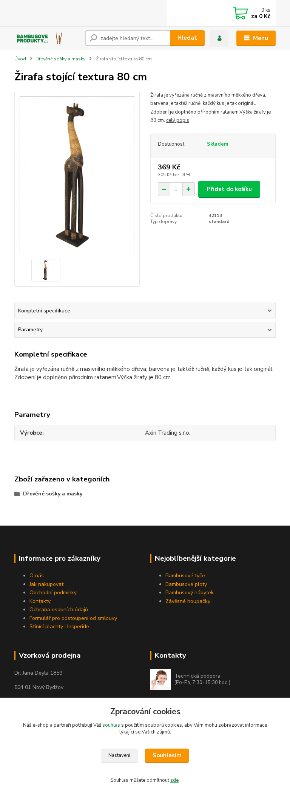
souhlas (111, 725)
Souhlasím (167, 755)
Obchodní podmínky (53, 592)
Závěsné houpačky (187, 601)
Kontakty (40, 601)
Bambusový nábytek (189, 592)
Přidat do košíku (229, 189)
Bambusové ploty (186, 584)
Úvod (20, 59)
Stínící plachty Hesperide (59, 626)
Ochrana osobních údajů (58, 609)
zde (174, 780)
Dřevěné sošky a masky (60, 59)
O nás (36, 575)
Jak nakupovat (46, 584)
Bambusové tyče (185, 575)
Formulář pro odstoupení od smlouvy (73, 618)
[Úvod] (47, 38)
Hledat (187, 38)
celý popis (177, 120)
